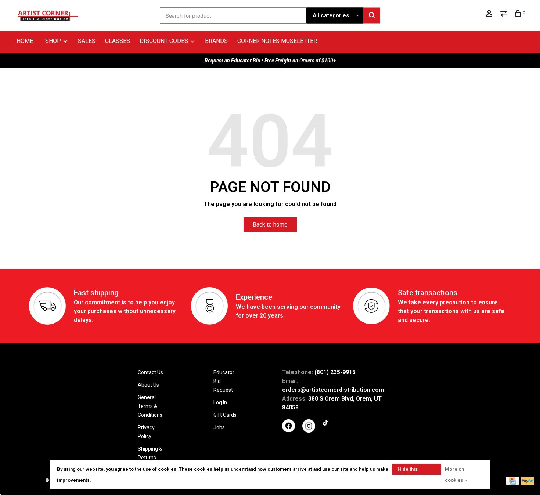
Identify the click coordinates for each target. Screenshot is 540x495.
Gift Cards (225, 415)
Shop (53, 40)
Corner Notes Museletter (277, 40)
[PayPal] (527, 483)
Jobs (219, 427)
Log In (220, 402)
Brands (216, 40)
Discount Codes (164, 40)
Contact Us (150, 372)
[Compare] (504, 14)
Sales (87, 40)
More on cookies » (456, 474)
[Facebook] (288, 430)
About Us (148, 385)
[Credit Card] (512, 483)
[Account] (490, 14)
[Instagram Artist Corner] (308, 431)
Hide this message (407, 470)
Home (25, 40)
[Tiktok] (325, 424)
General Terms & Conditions (150, 406)
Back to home (270, 224)
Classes (117, 40)
